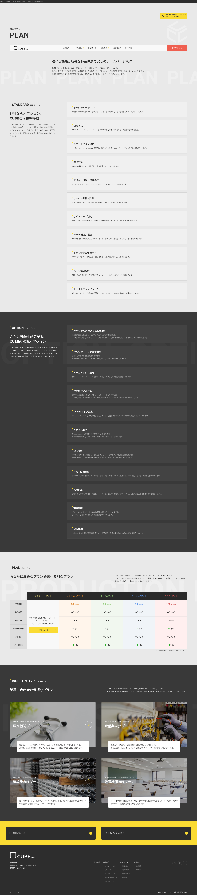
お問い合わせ (177, 48)
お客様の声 (117, 48)
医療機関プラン (126, 866)
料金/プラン (92, 48)
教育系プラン (126, 877)
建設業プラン (126, 873)
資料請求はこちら (19, 833)
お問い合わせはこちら (116, 833)
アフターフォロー (110, 873)
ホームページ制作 (110, 866)
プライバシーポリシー (16, 892)
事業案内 (106, 862)
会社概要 (138, 866)
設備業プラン (126, 870)
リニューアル (109, 870)
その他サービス (109, 881)
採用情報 (128, 48)
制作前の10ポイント (111, 877)
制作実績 (97, 862)
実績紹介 (66, 48)
